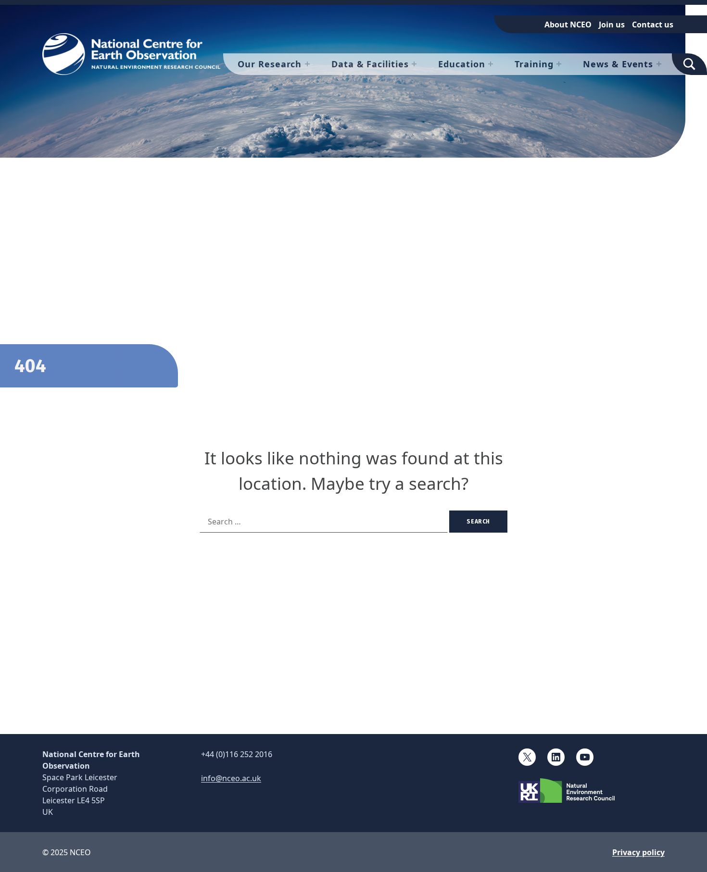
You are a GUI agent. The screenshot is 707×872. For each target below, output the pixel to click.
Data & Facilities (369, 64)
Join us (612, 24)
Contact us (652, 24)
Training (534, 64)
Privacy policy (638, 852)
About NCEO (568, 24)
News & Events (618, 64)
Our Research (270, 64)
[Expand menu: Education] (490, 64)
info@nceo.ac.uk (231, 778)
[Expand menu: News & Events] (658, 64)
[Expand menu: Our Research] (307, 64)
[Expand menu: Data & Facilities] (414, 64)
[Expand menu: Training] (558, 64)
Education (461, 64)
